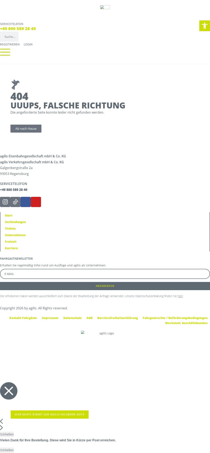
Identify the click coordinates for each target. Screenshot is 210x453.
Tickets (10, 228)
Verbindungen (15, 222)
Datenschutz (72, 318)
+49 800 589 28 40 (18, 28)
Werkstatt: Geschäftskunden (186, 323)
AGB (89, 318)
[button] (204, 25)
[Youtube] (36, 202)
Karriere (11, 248)
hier (180, 296)
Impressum (50, 318)
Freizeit (10, 241)
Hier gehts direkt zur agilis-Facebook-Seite (49, 414)
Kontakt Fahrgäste (23, 318)
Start (8, 215)
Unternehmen (15, 235)
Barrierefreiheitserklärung (117, 318)
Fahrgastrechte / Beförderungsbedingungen (175, 318)
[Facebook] (26, 202)
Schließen (7, 434)
